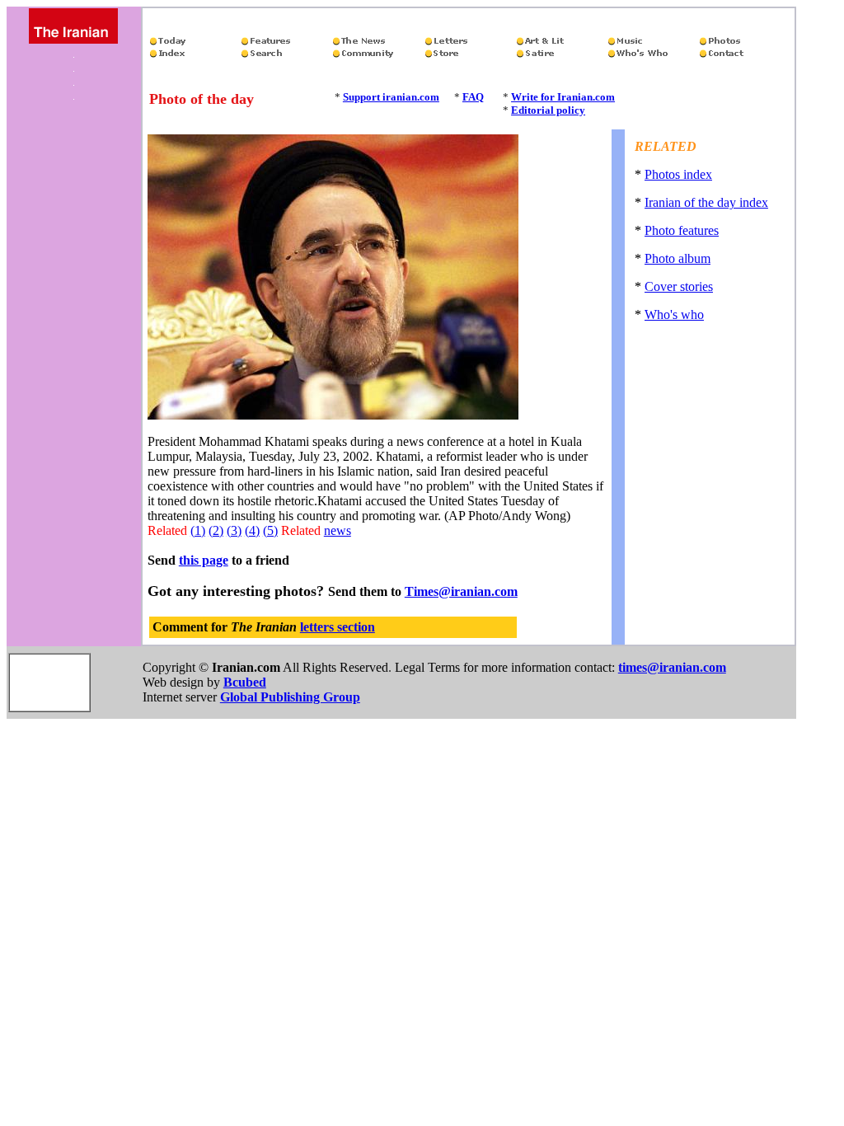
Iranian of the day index (706, 202)
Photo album (677, 258)
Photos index (678, 174)
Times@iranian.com (461, 591)
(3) (234, 530)
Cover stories (679, 286)
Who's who (674, 314)
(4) (252, 530)
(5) (270, 530)
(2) (216, 530)
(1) (197, 530)
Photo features (682, 230)
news (337, 530)
